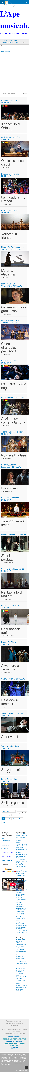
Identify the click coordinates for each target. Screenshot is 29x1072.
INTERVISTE (17, 1039)
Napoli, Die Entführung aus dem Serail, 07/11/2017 (12, 248)
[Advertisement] (14, 68)
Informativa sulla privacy (14, 1036)
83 (14, 811)
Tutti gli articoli (4, 848)
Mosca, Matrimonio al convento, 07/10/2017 (10, 321)
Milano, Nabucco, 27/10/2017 (13, 534)
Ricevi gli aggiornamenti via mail (5, 840)
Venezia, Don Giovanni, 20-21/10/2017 (12, 569)
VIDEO (5, 1044)
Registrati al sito (5, 845)
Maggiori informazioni (21, 1070)
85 (6, 815)
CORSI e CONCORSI (18, 1045)
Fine (4, 822)
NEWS (24, 1039)
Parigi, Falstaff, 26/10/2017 (12, 397)
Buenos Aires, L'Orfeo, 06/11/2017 (11, 101)
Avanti (20, 819)
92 (16, 819)
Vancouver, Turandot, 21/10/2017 (10, 498)
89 (6, 819)
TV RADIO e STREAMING (14, 1041)
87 (13, 815)
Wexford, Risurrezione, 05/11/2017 (11, 211)
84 (3, 815)
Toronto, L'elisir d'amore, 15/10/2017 (11, 747)
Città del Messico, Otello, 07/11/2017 (11, 138)
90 (9, 819)
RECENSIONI (13, 40)
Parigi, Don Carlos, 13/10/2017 (9, 780)
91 (13, 819)
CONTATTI (14, 1048)
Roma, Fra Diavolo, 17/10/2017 (9, 643)
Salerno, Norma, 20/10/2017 (13, 678)
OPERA (17, 42)
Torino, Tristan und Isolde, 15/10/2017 (12, 714)
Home (5, 40)
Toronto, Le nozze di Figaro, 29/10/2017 (13, 432)
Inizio (4, 811)
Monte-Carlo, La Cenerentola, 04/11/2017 (11, 284)
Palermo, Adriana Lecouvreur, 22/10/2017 (11, 465)
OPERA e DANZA (7, 42)
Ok (26, 1067)
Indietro (9, 811)
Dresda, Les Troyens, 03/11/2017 (10, 174)
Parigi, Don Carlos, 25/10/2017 (9, 361)
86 (9, 815)
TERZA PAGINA (14, 1044)
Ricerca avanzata (5, 51)
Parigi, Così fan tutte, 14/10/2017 (10, 606)
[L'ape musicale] (11, 2)
